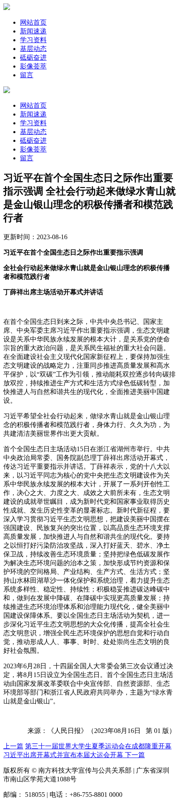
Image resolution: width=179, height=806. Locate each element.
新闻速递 (33, 31)
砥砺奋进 (33, 57)
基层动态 (33, 48)
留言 (26, 74)
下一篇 (135, 754)
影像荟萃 (33, 66)
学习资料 (33, 39)
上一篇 (13, 746)
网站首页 (33, 22)
